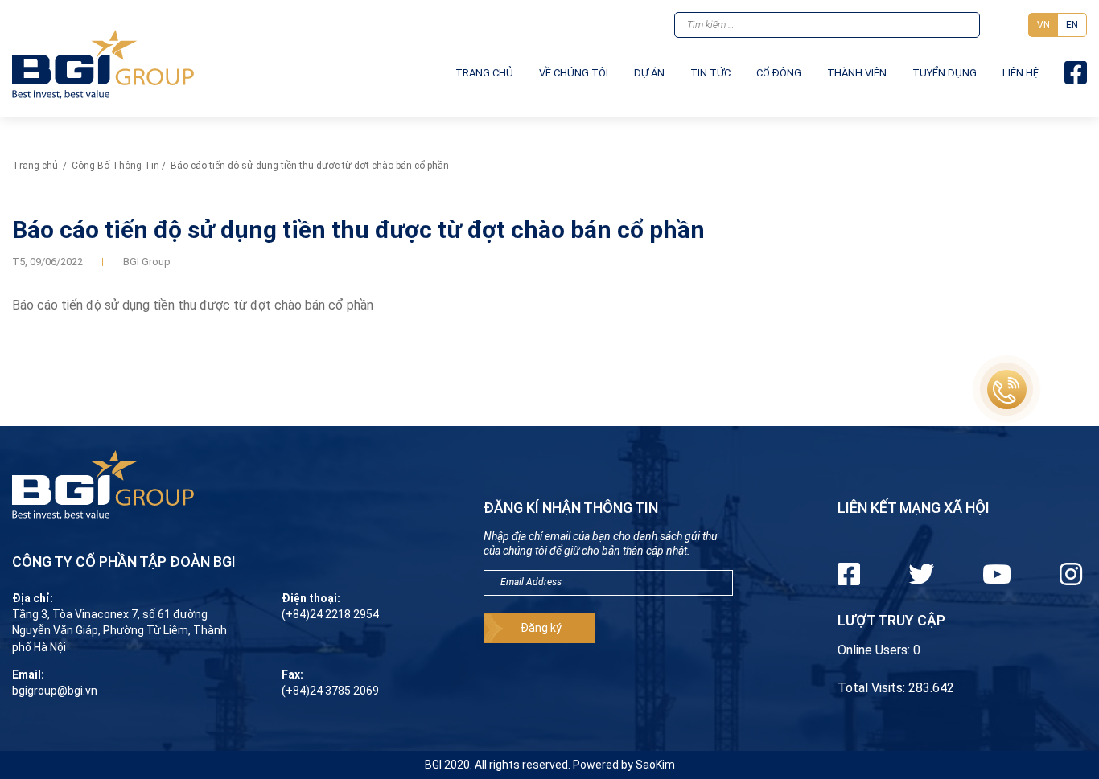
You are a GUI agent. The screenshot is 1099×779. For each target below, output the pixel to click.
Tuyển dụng (944, 73)
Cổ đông (778, 73)
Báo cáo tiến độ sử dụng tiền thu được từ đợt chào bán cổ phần (192, 305)
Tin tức (710, 73)
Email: (28, 674)
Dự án (649, 73)
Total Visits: (873, 687)
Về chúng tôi (573, 73)
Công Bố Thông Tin (115, 165)
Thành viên (857, 73)
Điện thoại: (311, 598)
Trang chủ (484, 73)
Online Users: (875, 650)
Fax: (292, 674)
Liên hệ (1020, 73)
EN (1072, 25)
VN (1043, 25)
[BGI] (103, 65)
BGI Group (147, 262)
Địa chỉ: (32, 598)
